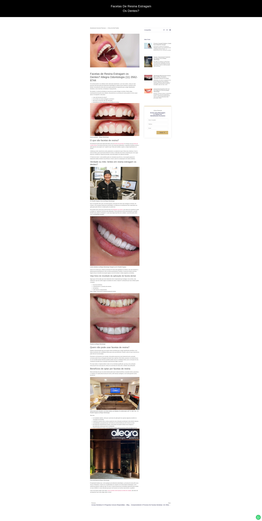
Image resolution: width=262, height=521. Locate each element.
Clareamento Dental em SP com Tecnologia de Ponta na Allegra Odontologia (162, 90)
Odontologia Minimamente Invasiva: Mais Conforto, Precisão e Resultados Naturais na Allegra (162, 77)
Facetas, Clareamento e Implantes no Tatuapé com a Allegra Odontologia (162, 58)
